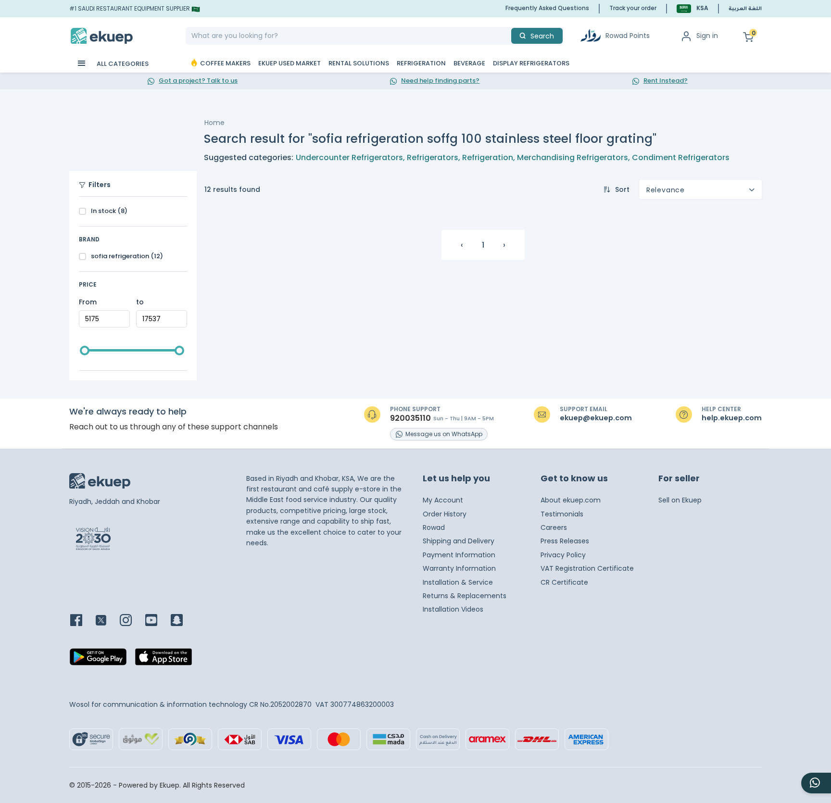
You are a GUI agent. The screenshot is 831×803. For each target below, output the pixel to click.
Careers (554, 527)
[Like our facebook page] (82, 621)
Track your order (632, 8)
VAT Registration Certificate (587, 568)
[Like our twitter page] (107, 621)
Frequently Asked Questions (547, 8)
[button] (692, 8)
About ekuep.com (571, 500)
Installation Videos (453, 609)
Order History (444, 514)
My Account (443, 500)
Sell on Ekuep (680, 500)
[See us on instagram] (131, 621)
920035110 (410, 418)
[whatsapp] (816, 783)
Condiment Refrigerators (681, 157)
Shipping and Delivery (458, 541)
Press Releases (565, 541)
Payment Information (459, 555)
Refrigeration (487, 157)
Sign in (707, 35)
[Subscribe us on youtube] (157, 621)
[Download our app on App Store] (163, 660)
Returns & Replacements (464, 596)
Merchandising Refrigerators (572, 157)
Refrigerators (432, 157)
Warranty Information (459, 568)
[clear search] (507, 36)
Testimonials (562, 514)
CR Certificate (564, 582)
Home (214, 122)
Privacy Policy (563, 555)
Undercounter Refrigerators (349, 157)
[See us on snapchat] (182, 621)
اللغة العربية (745, 9)
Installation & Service (458, 582)
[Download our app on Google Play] (98, 660)
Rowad (434, 527)
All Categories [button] (122, 63)
